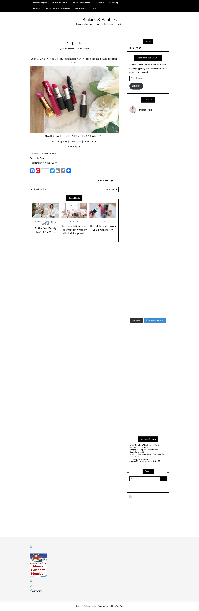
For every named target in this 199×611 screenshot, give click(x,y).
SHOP (94, 9)
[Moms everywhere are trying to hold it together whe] (148, 238)
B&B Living (113, 3)
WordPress (119, 606)
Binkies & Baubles (99, 20)
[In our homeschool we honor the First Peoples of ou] (148, 283)
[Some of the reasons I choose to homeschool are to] (148, 216)
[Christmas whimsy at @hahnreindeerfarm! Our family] (148, 171)
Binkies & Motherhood (81, 3)
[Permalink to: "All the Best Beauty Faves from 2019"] (45, 210)
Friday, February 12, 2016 (79, 49)
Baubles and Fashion (59, 3)
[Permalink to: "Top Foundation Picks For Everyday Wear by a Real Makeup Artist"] (74, 210)
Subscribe (136, 86)
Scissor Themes (90, 606)
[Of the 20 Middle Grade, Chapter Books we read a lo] (148, 149)
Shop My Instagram (39, 3)
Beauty (38, 222)
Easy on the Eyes (37, 158)
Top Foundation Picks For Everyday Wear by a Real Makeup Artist (74, 230)
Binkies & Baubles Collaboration (58, 9)
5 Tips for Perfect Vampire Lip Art (43, 163)
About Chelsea (80, 9)
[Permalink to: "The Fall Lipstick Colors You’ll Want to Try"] (102, 210)
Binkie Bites (99, 3)
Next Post (110, 189)
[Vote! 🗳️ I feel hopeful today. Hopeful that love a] (148, 194)
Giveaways (36, 9)
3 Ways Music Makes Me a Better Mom (146, 461)
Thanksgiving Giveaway (139, 459)
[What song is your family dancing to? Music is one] (148, 260)
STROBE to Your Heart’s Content (43, 154)
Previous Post (40, 189)
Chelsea (64, 49)
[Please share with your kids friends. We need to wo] (148, 127)
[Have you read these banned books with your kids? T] (148, 305)
